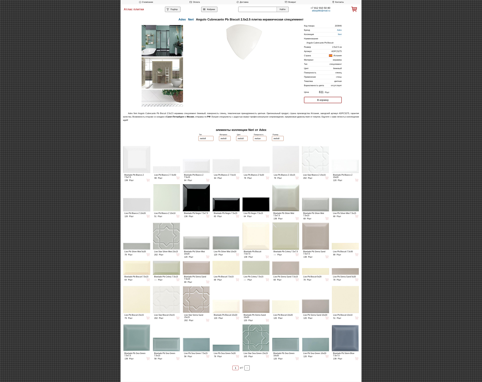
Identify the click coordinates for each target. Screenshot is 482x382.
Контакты (339, 2)
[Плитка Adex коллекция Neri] (162, 40)
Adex (339, 30)
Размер (275, 135)
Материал (223, 135)
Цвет (239, 135)
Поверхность (259, 135)
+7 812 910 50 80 (320, 8)
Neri (191, 19)
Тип (200, 135)
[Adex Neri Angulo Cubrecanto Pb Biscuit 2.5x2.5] (244, 42)
